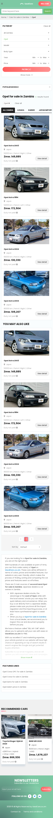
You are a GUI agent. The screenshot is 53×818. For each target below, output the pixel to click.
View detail (42, 158)
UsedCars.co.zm (12, 570)
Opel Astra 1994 (11, 197)
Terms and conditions (32, 811)
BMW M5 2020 (35, 741)
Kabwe (31, 110)
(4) (26, 69)
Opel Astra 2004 (11, 249)
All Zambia (8, 110)
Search (48, 11)
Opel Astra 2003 (11, 145)
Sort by (15, 547)
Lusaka (20, 110)
